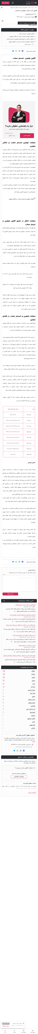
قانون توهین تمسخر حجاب (27, 34)
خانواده (33, 617)
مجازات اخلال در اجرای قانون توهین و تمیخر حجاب (20, 39)
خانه (36, 7)
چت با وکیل (12, 135)
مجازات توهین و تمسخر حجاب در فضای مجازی (22, 42)
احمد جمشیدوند (29, 14)
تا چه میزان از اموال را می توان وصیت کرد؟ (24, 635)
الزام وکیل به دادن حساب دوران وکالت (25, 605)
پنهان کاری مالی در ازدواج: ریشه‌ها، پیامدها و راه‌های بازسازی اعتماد (19, 655)
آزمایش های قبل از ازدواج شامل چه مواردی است (22, 615)
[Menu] (35, 3)
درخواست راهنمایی (19, 776)
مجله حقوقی (31, 7)
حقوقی (33, 606)
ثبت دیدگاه (10, 594)
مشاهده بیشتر (32, 792)
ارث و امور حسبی (31, 637)
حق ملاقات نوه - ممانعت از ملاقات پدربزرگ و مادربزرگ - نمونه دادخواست (20, 625)
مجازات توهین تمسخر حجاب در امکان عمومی (22, 36)
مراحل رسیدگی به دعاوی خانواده (26, 645)
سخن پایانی (29, 44)
